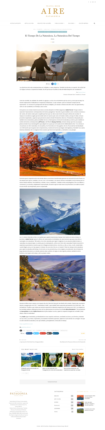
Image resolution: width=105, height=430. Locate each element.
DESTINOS (56, 402)
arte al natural (38, 330)
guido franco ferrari (63, 330)
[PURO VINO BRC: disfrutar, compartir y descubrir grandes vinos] (80, 404)
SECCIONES (71, 23)
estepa (48, 330)
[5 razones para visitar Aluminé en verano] (80, 410)
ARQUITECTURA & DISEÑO (44, 23)
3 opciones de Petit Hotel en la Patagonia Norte (31, 342)
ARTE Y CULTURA (53, 31)
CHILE (31, 353)
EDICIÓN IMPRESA (83, 23)
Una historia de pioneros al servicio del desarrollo (72, 342)
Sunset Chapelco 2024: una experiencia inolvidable (90, 397)
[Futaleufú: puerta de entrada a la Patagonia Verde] (31, 360)
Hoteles (56, 411)
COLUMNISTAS (62, 31)
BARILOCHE (52, 353)
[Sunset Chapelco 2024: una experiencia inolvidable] (80, 397)
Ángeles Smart (81, 92)
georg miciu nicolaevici (55, 330)
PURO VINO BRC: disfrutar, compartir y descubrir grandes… (89, 404)
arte (34, 330)
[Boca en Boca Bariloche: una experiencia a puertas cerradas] (74, 360)
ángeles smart (29, 330)
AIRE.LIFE (66, 426)
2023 (24, 330)
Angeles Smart (42, 31)
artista (44, 330)
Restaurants (57, 405)
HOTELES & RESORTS (15, 23)
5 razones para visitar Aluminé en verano (90, 409)
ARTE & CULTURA (29, 23)
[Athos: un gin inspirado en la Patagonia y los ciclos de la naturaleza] (52, 360)
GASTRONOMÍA (57, 408)
